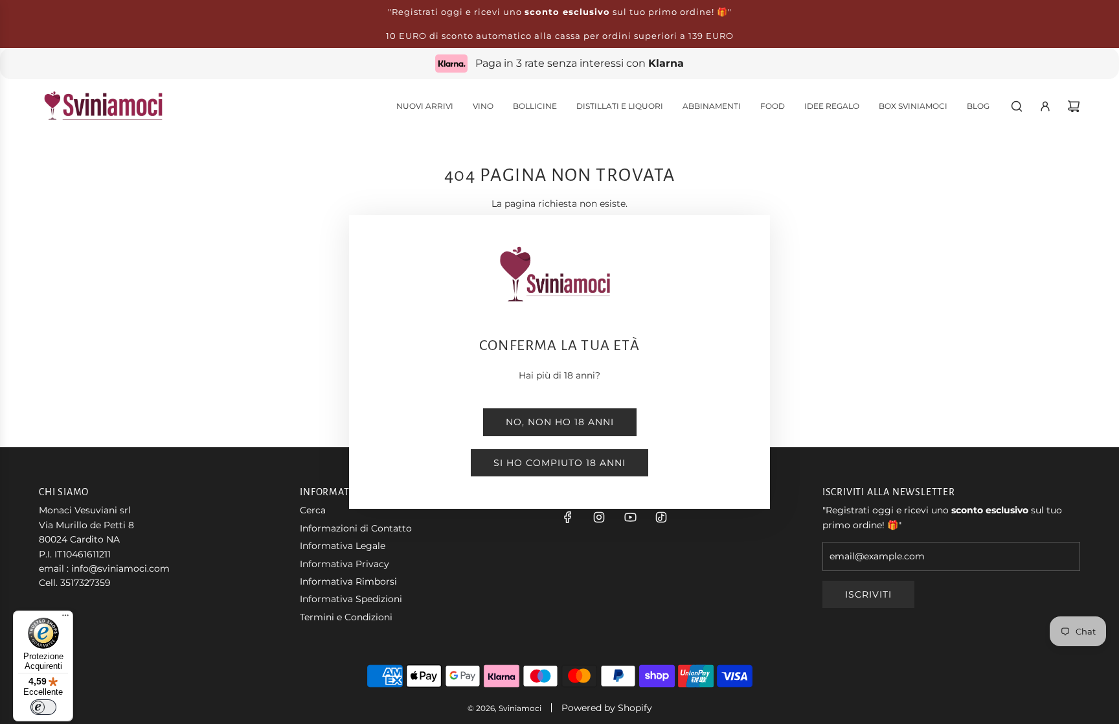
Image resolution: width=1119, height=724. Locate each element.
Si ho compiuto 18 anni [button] (559, 463)
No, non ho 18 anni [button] (560, 422)
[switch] (43, 707)
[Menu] (65, 618)
